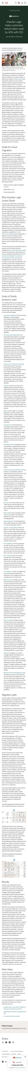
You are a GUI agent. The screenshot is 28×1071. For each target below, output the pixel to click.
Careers (19, 1054)
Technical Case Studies (15, 10)
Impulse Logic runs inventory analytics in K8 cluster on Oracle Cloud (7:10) (15, 1008)
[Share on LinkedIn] (10, 1042)
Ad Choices (13, 1054)
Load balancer (7, 571)
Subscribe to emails (6, 1056)
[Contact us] (25, 3)
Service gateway (8, 543)
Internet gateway (8, 521)
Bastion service (8, 580)
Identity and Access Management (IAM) (14, 672)
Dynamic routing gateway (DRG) (12, 527)
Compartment (7, 425)
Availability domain (9, 444)
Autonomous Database (10, 315)
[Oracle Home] (6, 3)
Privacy (12, 1051)
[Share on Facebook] (6, 1042)
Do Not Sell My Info (19, 1051)
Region (6, 411)
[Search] (16, 3)
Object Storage (8, 620)
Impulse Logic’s (18, 79)
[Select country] (19, 3)
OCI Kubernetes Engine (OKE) (18, 250)
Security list (7, 502)
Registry (6, 653)
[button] (3, 3)
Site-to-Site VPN (8, 555)
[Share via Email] (13, 1042)
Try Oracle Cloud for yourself (11, 1016)
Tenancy (6, 385)
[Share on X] (3, 1042)
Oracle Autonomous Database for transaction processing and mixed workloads (13, 256)
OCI (3, 303)
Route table (7, 513)
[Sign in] (22, 3)
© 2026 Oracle (5, 1051)
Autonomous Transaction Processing (14, 364)
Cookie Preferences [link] (6, 1054)
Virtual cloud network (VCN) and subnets (15, 470)
